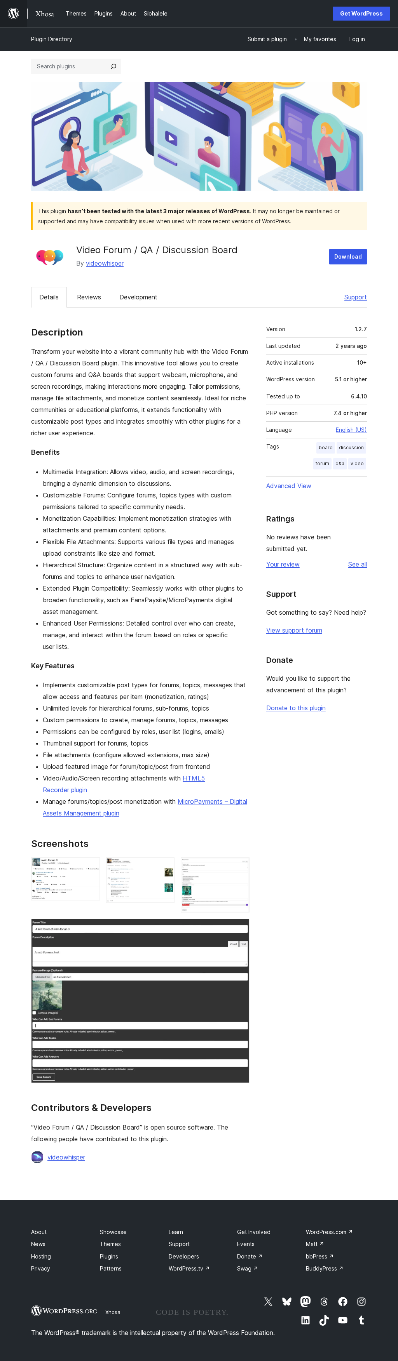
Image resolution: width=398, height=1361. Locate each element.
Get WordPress (361, 13)
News (38, 1244)
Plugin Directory (51, 39)
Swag (247, 1268)
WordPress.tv (189, 1268)
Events (246, 1244)
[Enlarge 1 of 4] (89, 868)
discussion (351, 447)
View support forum (294, 630)
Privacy (40, 1268)
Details (49, 297)
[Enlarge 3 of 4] (239, 868)
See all (357, 564)
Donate (250, 1256)
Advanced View (288, 486)
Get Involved (254, 1232)
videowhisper (105, 263)
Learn (176, 1232)
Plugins (109, 1256)
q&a (339, 463)
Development (138, 297)
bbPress (320, 1256)
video (357, 463)
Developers (184, 1256)
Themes (110, 1244)
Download (348, 256)
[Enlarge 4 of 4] (239, 929)
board (326, 447)
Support (355, 297)
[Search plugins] (113, 66)
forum (322, 463)
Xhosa (112, 1312)
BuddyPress (325, 1268)
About (39, 1232)
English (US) (351, 429)
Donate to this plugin (296, 708)
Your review (283, 564)
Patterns (111, 1268)
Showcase (113, 1232)
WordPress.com (329, 1232)
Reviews (89, 297)
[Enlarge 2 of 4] (164, 868)
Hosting (41, 1256)
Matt (315, 1244)
